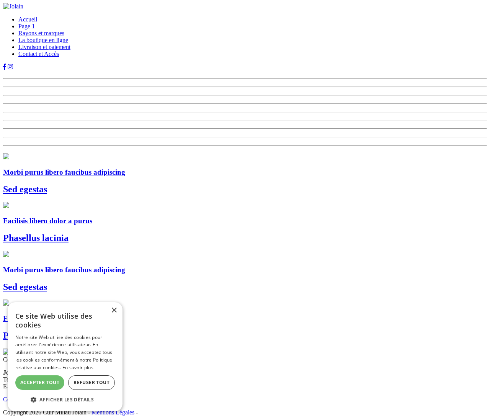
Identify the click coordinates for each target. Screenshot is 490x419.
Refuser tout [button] (91, 382)
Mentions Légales (112, 412)
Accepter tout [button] (39, 382)
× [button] (114, 310)
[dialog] (65, 356)
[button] (65, 399)
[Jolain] (13, 6)
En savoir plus (77, 367)
